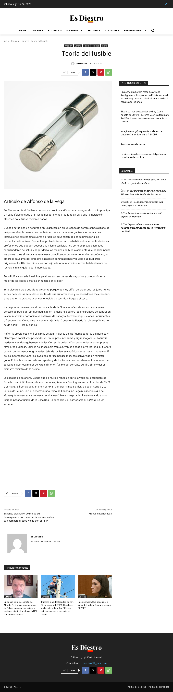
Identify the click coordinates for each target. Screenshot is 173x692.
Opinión (15, 41)
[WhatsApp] (108, 72)
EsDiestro (82, 63)
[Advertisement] (58, 443)
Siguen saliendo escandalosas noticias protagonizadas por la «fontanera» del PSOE (143, 228)
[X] (166, 4)
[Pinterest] (100, 72)
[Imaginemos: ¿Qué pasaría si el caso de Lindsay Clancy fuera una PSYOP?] (95, 586)
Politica (87, 46)
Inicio (6, 41)
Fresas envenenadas (100, 513)
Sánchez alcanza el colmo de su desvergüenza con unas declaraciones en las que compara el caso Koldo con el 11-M (29, 517)
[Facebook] (85, 72)
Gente (104, 46)
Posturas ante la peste (133, 144)
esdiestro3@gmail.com (94, 663)
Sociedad (95, 46)
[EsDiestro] (73, 63)
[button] (153, 30)
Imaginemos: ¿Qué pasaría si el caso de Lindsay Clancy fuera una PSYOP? (94, 605)
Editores (25, 41)
